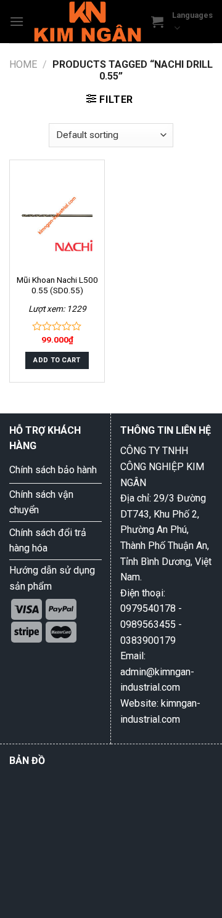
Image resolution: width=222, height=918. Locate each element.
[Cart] (157, 21)
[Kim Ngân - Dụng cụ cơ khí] (87, 22)
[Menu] (16, 21)
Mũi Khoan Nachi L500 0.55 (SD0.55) (57, 285)
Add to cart (57, 360)
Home (23, 64)
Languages (192, 15)
